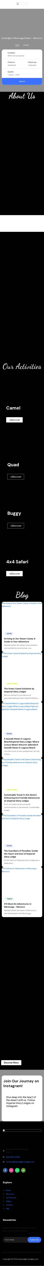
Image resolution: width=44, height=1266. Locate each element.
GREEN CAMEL (12, 684)
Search (22, 81)
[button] (38, 4)
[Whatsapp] (17, 1170)
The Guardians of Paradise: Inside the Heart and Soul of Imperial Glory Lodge (21, 853)
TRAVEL (9, 899)
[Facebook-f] (5, 1170)
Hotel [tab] (17, 45)
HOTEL (9, 634)
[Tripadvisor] (23, 1170)
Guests (11, 71)
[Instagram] (11, 1170)
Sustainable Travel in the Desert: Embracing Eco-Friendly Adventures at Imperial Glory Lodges (22, 797)
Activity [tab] (26, 45)
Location (11, 52)
